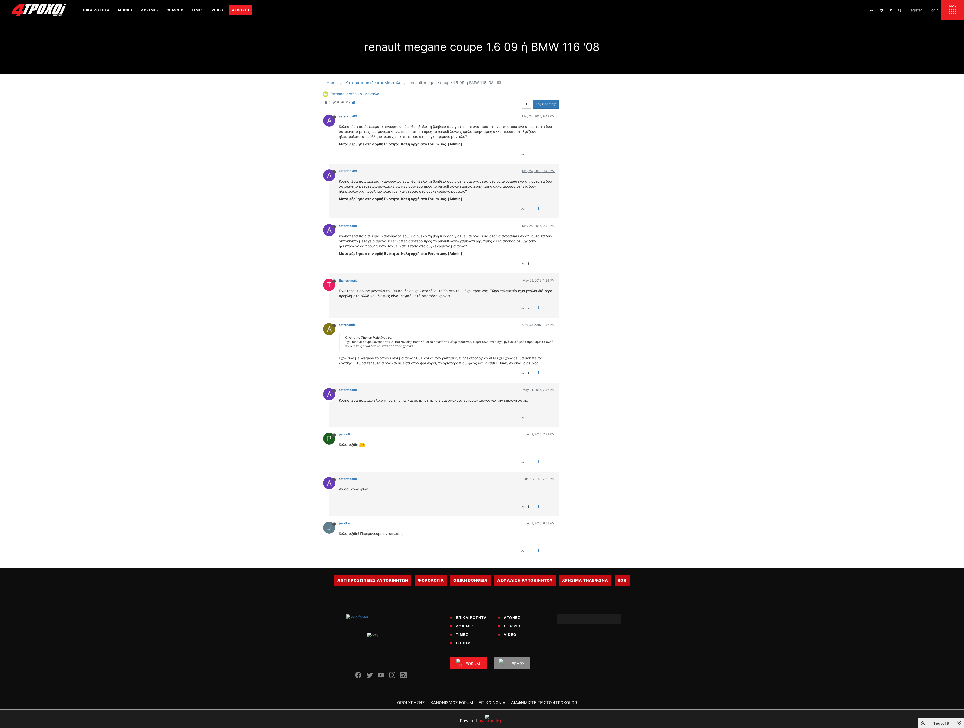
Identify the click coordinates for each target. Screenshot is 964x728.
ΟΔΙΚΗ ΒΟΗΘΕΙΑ (470, 580)
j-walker (345, 523)
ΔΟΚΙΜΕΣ (465, 626)
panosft (344, 434)
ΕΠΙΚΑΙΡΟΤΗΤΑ (471, 617)
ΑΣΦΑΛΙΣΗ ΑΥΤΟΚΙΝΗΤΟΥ (525, 580)
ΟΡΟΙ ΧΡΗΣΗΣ (411, 702)
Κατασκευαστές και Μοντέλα (354, 94)
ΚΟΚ (622, 580)
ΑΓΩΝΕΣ (512, 617)
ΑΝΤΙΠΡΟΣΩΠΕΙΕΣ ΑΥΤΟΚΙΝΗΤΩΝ (372, 580)
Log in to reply (546, 104)
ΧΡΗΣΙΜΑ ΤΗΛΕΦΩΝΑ (585, 580)
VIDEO (510, 635)
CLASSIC (513, 626)
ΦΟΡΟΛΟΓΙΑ (431, 580)
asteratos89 (348, 116)
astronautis (347, 325)
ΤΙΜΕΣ (462, 635)
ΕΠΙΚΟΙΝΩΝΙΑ (492, 702)
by (471, 720)
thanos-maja (348, 280)
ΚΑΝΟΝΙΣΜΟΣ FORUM (451, 702)
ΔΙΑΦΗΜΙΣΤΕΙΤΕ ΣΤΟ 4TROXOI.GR (544, 702)
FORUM (463, 643)
